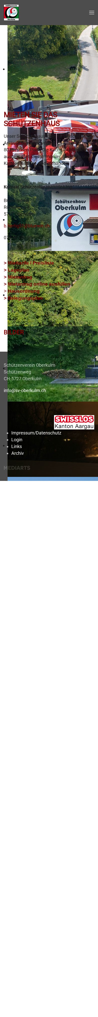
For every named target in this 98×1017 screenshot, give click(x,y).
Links (16, 446)
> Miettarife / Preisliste (29, 263)
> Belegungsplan (23, 298)
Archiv (17, 453)
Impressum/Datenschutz (36, 432)
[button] (91, 13)
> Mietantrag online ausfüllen (37, 284)
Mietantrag (20, 277)
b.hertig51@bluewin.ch (27, 225)
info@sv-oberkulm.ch (25, 390)
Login (16, 439)
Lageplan (18, 270)
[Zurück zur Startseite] (11, 13)
